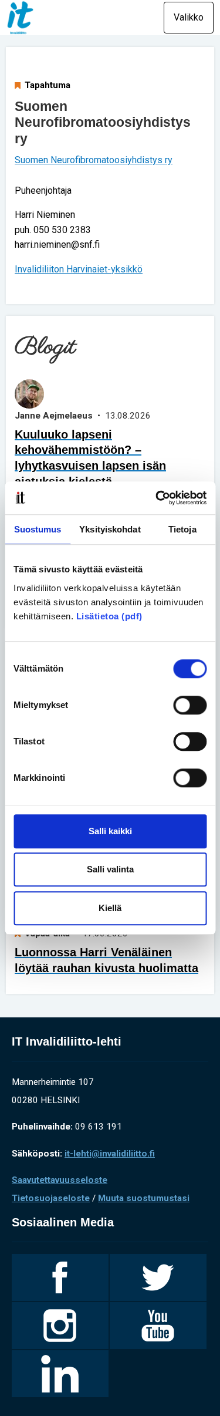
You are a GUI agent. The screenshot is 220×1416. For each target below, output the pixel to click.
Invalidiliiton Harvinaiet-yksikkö (79, 269)
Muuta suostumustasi (143, 1198)
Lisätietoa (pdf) (109, 616)
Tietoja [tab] (182, 529)
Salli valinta (110, 869)
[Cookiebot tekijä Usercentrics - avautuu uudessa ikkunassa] (157, 497)
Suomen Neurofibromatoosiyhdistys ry (93, 160)
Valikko (189, 17)
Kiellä (110, 908)
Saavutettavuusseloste (59, 1180)
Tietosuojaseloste (51, 1198)
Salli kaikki (110, 831)
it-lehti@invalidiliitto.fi (110, 1153)
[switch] (190, 705)
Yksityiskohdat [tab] (109, 529)
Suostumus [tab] (38, 529)
